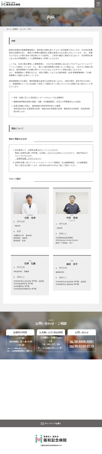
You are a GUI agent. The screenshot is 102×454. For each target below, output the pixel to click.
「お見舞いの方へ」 (50, 348)
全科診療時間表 (18, 350)
